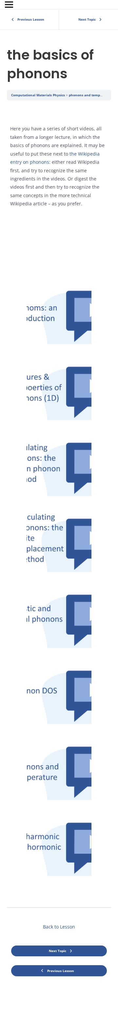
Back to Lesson (59, 927)
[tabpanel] (59, 504)
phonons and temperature (91, 95)
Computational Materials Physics (38, 95)
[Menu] (9, 4)
